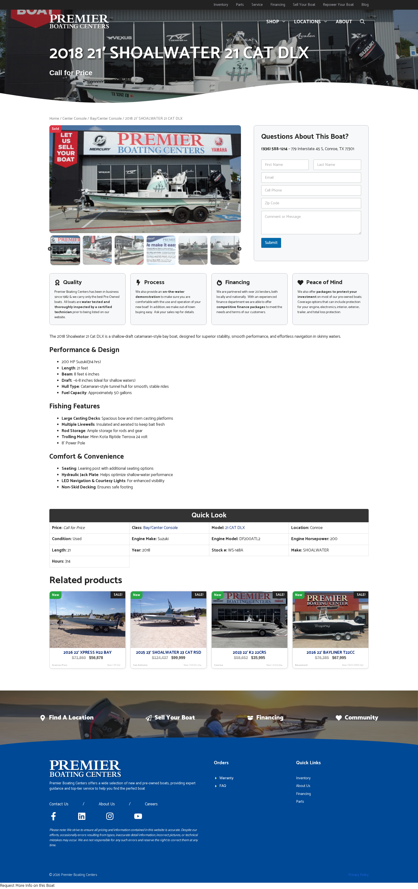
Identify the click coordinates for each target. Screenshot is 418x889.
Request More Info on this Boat (27, 885)
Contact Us (58, 804)
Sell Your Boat (304, 5)
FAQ (222, 786)
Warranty (226, 778)
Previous (50, 249)
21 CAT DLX (235, 527)
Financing (277, 5)
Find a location (71, 718)
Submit (271, 242)
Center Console (74, 119)
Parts (240, 5)
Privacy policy (359, 875)
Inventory (221, 5)
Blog (365, 5)
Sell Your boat (175, 718)
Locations (307, 22)
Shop (272, 22)
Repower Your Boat (338, 5)
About (344, 22)
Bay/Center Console (106, 119)
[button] (362, 22)
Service (257, 5)
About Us (107, 804)
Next (239, 249)
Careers (151, 804)
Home (54, 119)
